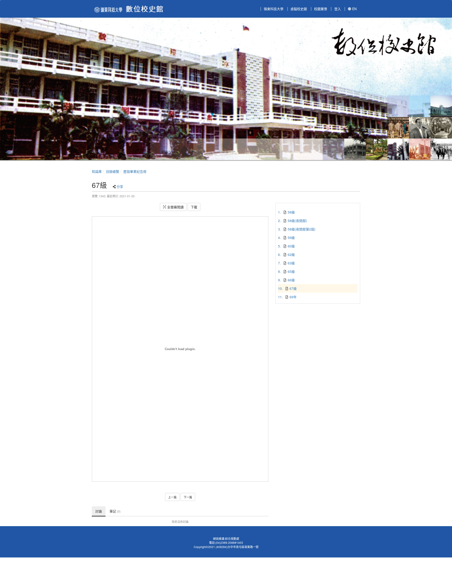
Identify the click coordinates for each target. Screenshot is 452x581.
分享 (120, 186)
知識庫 (97, 171)
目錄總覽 (112, 171)
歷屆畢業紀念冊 (134, 171)
